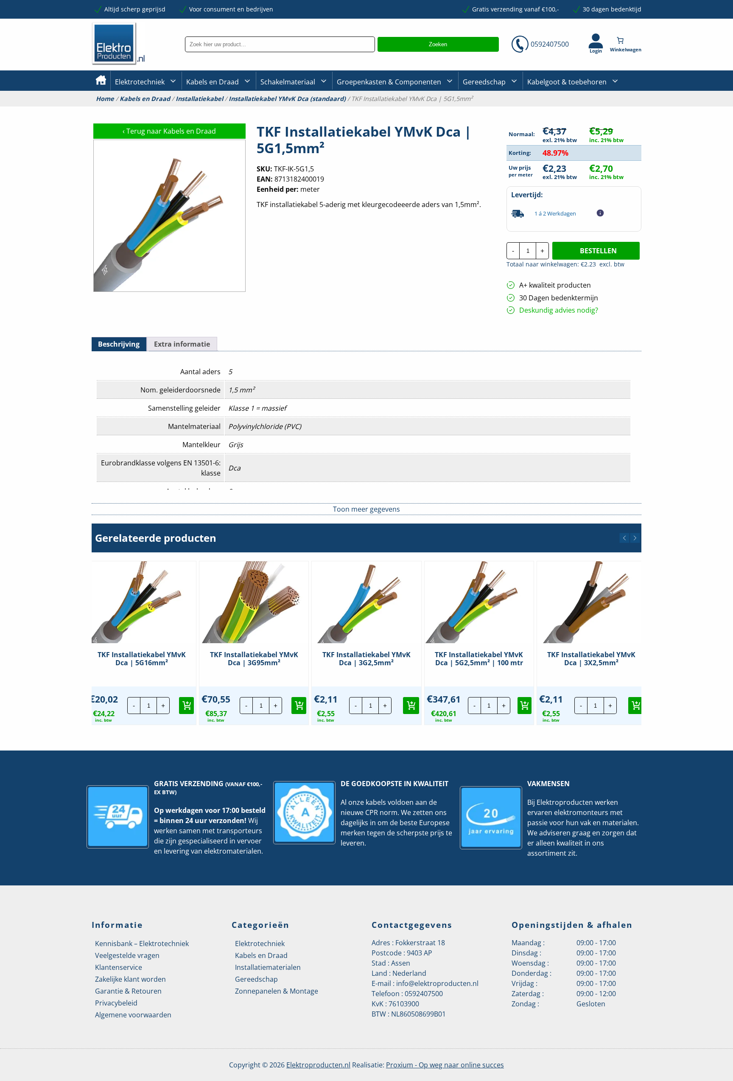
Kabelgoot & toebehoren (567, 82)
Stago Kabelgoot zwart (558, 110)
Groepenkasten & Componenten (389, 82)
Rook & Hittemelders (269, 110)
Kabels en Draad (212, 82)
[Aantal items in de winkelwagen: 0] (626, 40)
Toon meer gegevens (366, 509)
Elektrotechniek (140, 82)
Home (105, 99)
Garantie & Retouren (128, 991)
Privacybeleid (116, 1003)
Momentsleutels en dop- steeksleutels (638, 124)
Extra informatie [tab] (182, 344)
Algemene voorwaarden (133, 1014)
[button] (624, 538)
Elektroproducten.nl (318, 1065)
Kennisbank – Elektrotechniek (142, 943)
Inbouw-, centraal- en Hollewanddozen (291, 110)
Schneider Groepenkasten (623, 109)
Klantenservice (118, 967)
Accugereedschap (488, 110)
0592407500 (550, 44)
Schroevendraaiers (614, 110)
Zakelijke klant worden (130, 979)
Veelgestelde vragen (127, 955)
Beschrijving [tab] (119, 344)
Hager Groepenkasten (618, 122)
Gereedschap (484, 82)
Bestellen (598, 250)
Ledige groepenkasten (368, 110)
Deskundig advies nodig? (558, 310)
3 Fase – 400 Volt (485, 110)
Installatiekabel (207, 110)
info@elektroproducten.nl (437, 983)
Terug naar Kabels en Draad (169, 131)
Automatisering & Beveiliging (156, 110)
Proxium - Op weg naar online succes (445, 1065)
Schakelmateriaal (287, 82)
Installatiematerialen (268, 967)
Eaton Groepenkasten (617, 109)
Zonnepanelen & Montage (276, 991)
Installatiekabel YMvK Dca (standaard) (287, 99)
